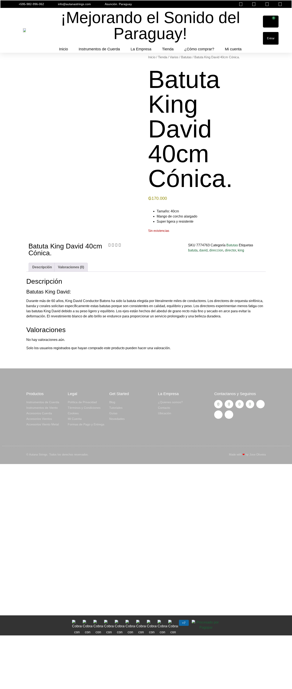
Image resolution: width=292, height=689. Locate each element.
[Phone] (218, 414)
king (241, 250)
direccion (216, 250)
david (203, 250)
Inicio (63, 49)
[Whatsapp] (250, 404)
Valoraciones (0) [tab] (71, 267)
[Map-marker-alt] (229, 414)
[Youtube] (239, 404)
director (230, 250)
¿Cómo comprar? (199, 49)
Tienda (168, 49)
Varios (174, 57)
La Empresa (141, 49)
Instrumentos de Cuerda (99, 49)
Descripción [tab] (42, 267)
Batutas (186, 57)
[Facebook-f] (229, 404)
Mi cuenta (233, 49)
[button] (194, 4)
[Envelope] (260, 404)
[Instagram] (218, 404)
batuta (193, 250)
